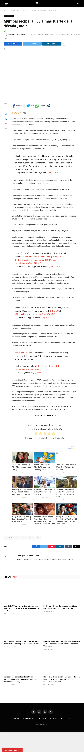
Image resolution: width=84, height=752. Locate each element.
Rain (38, 538)
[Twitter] (6, 114)
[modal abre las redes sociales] (48, 106)
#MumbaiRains (21, 314)
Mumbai (31, 538)
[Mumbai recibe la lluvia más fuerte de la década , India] (42, 73)
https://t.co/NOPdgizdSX (47, 366)
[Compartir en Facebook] (17, 106)
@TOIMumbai (50, 260)
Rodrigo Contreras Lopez (18, 34)
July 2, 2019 (47, 318)
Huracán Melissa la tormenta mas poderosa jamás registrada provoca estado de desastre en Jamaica (61, 679)
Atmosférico (9, 16)
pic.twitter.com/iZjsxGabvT (27, 369)
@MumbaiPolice (58, 256)
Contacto (41, 719)
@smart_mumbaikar (35, 260)
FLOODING (8, 538)
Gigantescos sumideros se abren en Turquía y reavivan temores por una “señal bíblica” (22, 642)
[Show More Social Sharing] (63, 44)
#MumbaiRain (21, 353)
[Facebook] (6, 109)
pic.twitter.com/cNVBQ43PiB (42, 314)
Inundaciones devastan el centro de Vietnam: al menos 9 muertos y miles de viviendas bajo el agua (20, 679)
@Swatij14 (54, 311)
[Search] (78, 3)
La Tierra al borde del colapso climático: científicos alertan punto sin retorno (60, 607)
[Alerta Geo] (42, 3)
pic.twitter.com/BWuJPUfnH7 (28, 263)
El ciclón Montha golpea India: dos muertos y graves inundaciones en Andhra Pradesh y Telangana (61, 643)
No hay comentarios (62, 34)
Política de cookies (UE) (59, 719)
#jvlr (27, 256)
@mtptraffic (20, 260)
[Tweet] (30, 106)
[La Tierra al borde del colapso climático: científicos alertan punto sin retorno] (61, 592)
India (16, 538)
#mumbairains (44, 256)
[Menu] (6, 3)
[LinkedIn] (6, 119)
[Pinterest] (6, 124)
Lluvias (23, 538)
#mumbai (33, 256)
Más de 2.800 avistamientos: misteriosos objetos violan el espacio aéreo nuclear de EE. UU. (21, 608)
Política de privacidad (24, 719)
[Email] (6, 129)
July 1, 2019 (53, 173)
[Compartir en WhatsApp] (40, 106)
